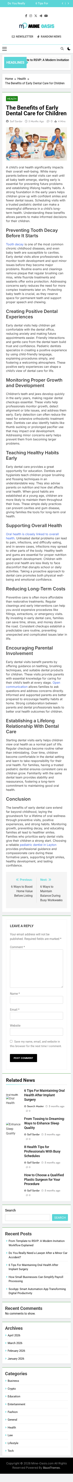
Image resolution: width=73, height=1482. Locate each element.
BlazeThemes (51, 1467)
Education (14, 1396)
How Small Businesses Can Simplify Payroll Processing (15, 3)
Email (14, 1009)
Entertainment (16, 1404)
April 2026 (14, 1335)
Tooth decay (15, 244)
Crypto (12, 1388)
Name (15, 993)
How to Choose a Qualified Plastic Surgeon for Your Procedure (44, 1179)
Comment (17, 947)
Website (15, 1025)
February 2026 (16, 1350)
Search (10, 1210)
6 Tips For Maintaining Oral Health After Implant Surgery (44, 1095)
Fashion (13, 1412)
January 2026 (16, 1358)
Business (13, 1381)
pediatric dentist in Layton (38, 845)
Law (10, 1435)
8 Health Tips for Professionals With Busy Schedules (42, 1151)
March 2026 (15, 1343)
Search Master (35, 1106)
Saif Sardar (16, 121)
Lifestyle (13, 1443)
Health (11, 99)
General (12, 1419)
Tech (11, 1451)
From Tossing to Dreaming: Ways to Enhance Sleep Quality (44, 1123)
